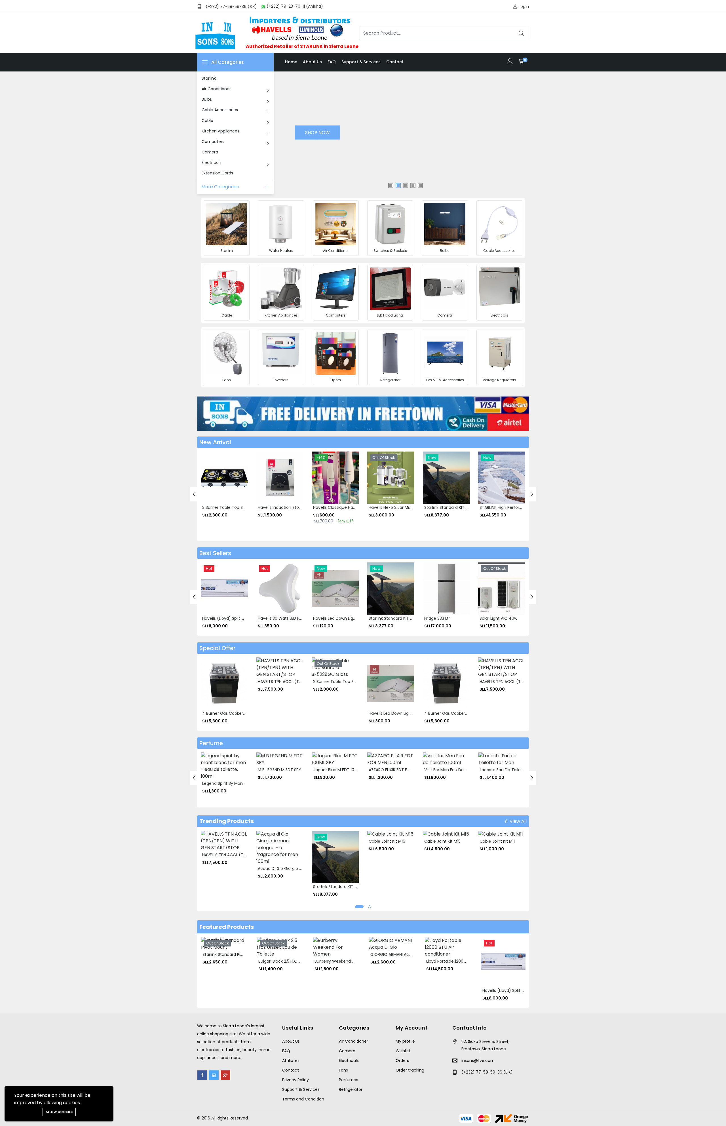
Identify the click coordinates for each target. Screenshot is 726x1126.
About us (312, 62)
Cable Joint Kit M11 (497, 841)
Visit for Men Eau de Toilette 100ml (458, 770)
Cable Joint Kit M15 (442, 841)
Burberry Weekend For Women (345, 961)
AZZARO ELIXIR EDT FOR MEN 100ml (401, 770)
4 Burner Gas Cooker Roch (228, 713)
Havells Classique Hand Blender (343, 507)
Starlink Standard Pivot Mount (231, 954)
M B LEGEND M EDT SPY (279, 770)
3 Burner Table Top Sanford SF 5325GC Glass (246, 507)
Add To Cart (209, 475)
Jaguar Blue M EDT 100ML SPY (341, 770)
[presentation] (194, 494)
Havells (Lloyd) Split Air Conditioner (236, 618)
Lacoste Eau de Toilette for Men (511, 770)
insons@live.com (478, 1060)
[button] (359, 906)
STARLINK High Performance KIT (510, 507)
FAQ (332, 62)
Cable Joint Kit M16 (387, 841)
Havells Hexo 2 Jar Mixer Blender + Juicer (408, 507)
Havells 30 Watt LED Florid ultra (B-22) (295, 618)
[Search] (521, 33)
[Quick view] (209, 488)
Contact (395, 62)
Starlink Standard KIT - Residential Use (461, 507)
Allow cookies (59, 1112)
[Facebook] (202, 1075)
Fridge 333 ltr (437, 618)
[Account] (510, 62)
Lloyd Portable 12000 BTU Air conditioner (465, 961)
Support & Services (361, 62)
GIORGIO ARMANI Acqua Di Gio (399, 954)
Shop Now (316, 132)
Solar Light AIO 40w (498, 618)
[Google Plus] (225, 1075)
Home (291, 62)
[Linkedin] (214, 1075)
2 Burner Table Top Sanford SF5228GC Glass (356, 681)
